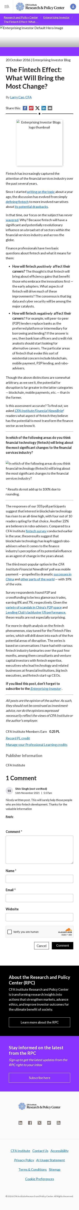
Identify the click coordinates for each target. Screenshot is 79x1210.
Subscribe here (39, 1078)
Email (10, 890)
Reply (9, 816)
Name (10, 871)
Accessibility (60, 1151)
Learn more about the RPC (40, 1022)
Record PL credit (18, 738)
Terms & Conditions (33, 1169)
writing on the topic (41, 192)
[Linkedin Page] (20, 1123)
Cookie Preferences (39, 1179)
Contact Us (40, 1151)
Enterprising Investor (56, 17)
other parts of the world (37, 579)
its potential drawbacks (31, 207)
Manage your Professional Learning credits (36, 745)
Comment (13, 832)
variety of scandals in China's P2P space (34, 607)
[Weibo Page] (49, 1123)
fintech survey (36, 531)
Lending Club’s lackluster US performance (35, 612)
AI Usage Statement (50, 1160)
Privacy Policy (24, 1160)
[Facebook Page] (30, 1123)
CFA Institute (20, 1151)
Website (12, 909)
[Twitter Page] (39, 1123)
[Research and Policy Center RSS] (58, 1123)
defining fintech (17, 202)
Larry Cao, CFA (21, 97)
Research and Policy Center (21, 17)
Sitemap (54, 1169)
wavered (12, 220)
